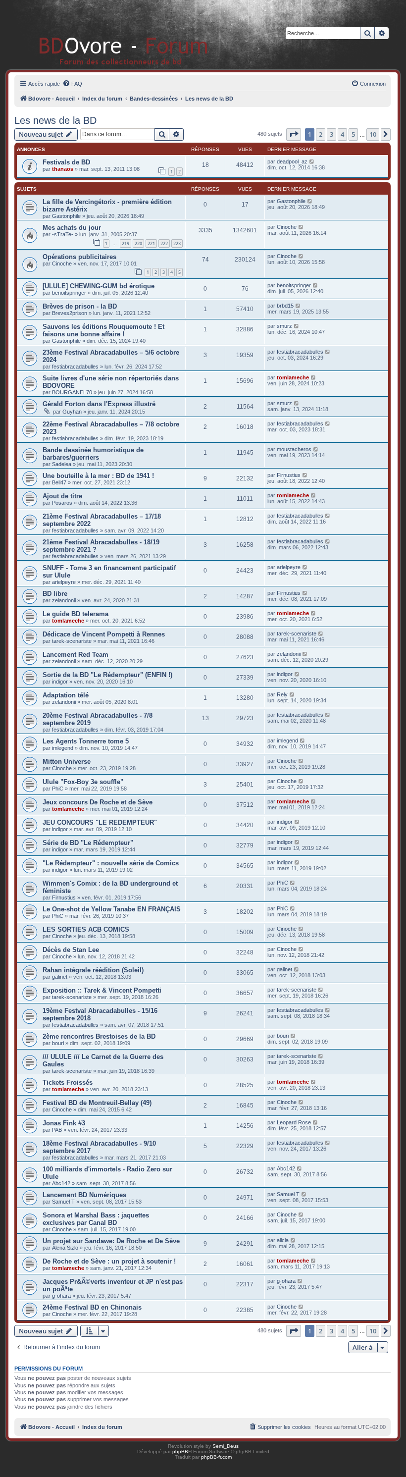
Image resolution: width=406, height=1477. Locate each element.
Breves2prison (69, 313)
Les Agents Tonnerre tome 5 (86, 741)
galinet (59, 977)
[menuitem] (72, 84)
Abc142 (61, 1183)
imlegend (62, 748)
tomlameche (293, 377)
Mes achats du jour (72, 227)
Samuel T (63, 1202)
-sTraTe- (62, 234)
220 (138, 243)
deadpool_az (292, 161)
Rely (282, 694)
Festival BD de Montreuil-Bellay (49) (97, 1103)
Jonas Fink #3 (64, 1123)
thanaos (62, 169)
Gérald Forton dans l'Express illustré (99, 404)
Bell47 (59, 482)
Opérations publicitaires (79, 257)
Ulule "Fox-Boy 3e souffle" (83, 782)
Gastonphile (66, 216)
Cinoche (287, 227)
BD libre (55, 593)
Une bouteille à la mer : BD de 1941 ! (98, 475)
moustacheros (294, 449)
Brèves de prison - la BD (80, 306)
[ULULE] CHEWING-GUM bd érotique (98, 286)
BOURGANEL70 (72, 392)
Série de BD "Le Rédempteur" (88, 842)
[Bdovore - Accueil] (108, 34)
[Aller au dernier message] (312, 161)
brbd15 (285, 306)
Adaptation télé (66, 695)
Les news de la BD (55, 120)
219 (125, 243)
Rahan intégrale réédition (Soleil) (93, 970)
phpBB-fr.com (216, 1457)
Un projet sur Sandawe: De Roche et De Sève (111, 1241)
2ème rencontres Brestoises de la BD (99, 1036)
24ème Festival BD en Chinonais (92, 1307)
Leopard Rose (294, 1122)
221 (151, 243)
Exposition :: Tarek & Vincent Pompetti (102, 990)
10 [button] (372, 134)
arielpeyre (64, 582)
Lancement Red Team (75, 654)
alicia (283, 1240)
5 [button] (353, 134)
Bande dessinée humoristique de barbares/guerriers (93, 453)
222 (164, 243)
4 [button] (342, 134)
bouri (58, 1043)
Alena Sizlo (65, 1248)
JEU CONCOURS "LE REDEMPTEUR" (100, 822)
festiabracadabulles (75, 366)
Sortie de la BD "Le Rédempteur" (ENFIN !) (107, 675)
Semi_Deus (225, 1446)
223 (177, 243)
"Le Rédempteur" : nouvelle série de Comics (111, 863)
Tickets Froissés (68, 1082)
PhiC (57, 788)
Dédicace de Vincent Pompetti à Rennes (104, 634)
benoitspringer (69, 293)
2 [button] (320, 134)
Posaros (62, 503)
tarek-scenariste (72, 641)
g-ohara (61, 1296)
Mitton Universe (67, 761)
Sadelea (61, 464)
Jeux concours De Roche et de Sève (97, 802)
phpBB (180, 1451)
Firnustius (289, 475)
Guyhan (72, 412)
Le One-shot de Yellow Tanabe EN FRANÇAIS (112, 909)
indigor (60, 682)
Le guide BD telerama (75, 614)
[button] (293, 134)
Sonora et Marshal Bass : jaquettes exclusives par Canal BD (96, 1219)
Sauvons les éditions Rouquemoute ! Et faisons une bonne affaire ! (103, 330)
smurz (284, 326)
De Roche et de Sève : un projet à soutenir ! (109, 1261)
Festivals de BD (66, 162)
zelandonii (64, 600)
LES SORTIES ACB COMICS (86, 929)
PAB (57, 1130)
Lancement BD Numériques (84, 1195)
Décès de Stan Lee (71, 949)
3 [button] (331, 134)
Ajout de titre (62, 496)
